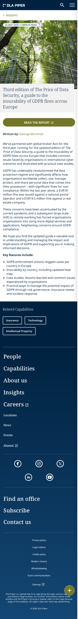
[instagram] (39, 463)
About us (15, 380)
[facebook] (17, 463)
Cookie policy (39, 554)
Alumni (8, 446)
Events (8, 435)
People (12, 356)
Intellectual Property (19, 331)
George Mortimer (31, 134)
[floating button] (69, 590)
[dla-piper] (14, 5)
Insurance (12, 320)
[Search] (62, 5)
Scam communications (39, 575)
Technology (35, 320)
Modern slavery (39, 561)
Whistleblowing (39, 568)
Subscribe (16, 510)
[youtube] (49, 477)
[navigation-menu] (72, 5)
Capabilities (19, 368)
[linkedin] (28, 477)
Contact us (17, 522)
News (7, 425)
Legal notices (39, 547)
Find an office (21, 498)
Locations (10, 415)
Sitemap (36, 584)
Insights (12, 15)
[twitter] (60, 463)
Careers (13, 404)
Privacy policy (39, 540)
